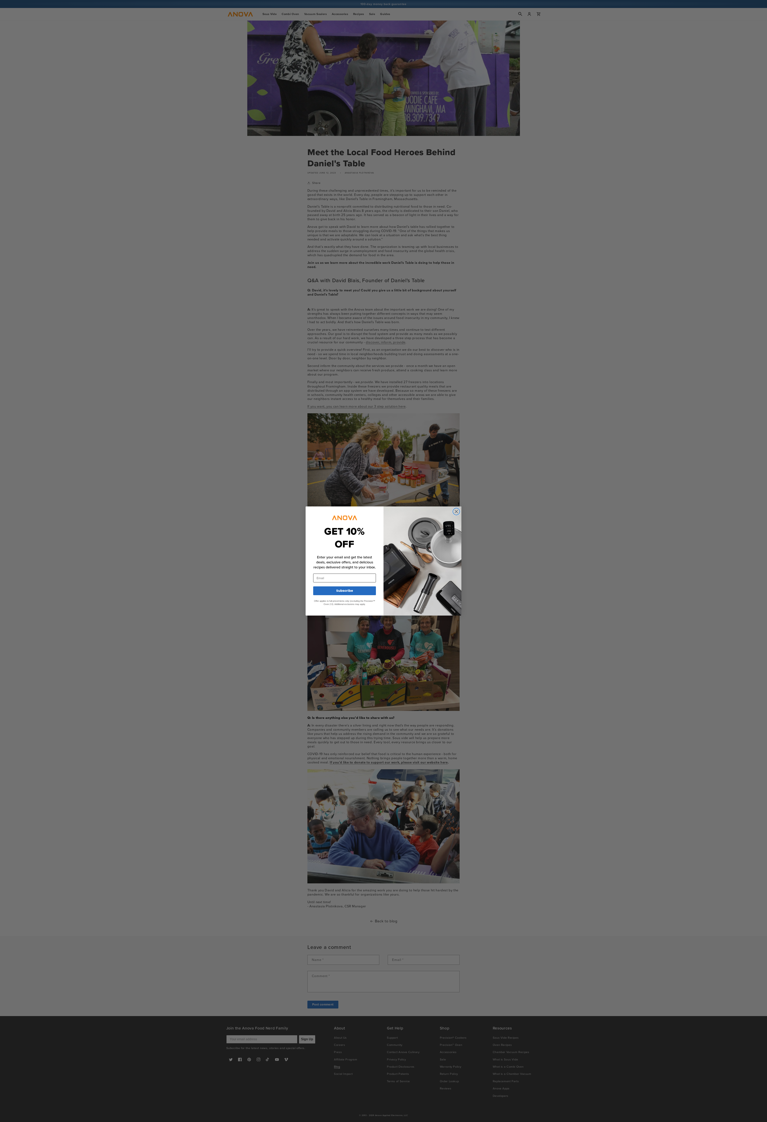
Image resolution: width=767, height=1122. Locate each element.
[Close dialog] (456, 511)
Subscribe (344, 590)
